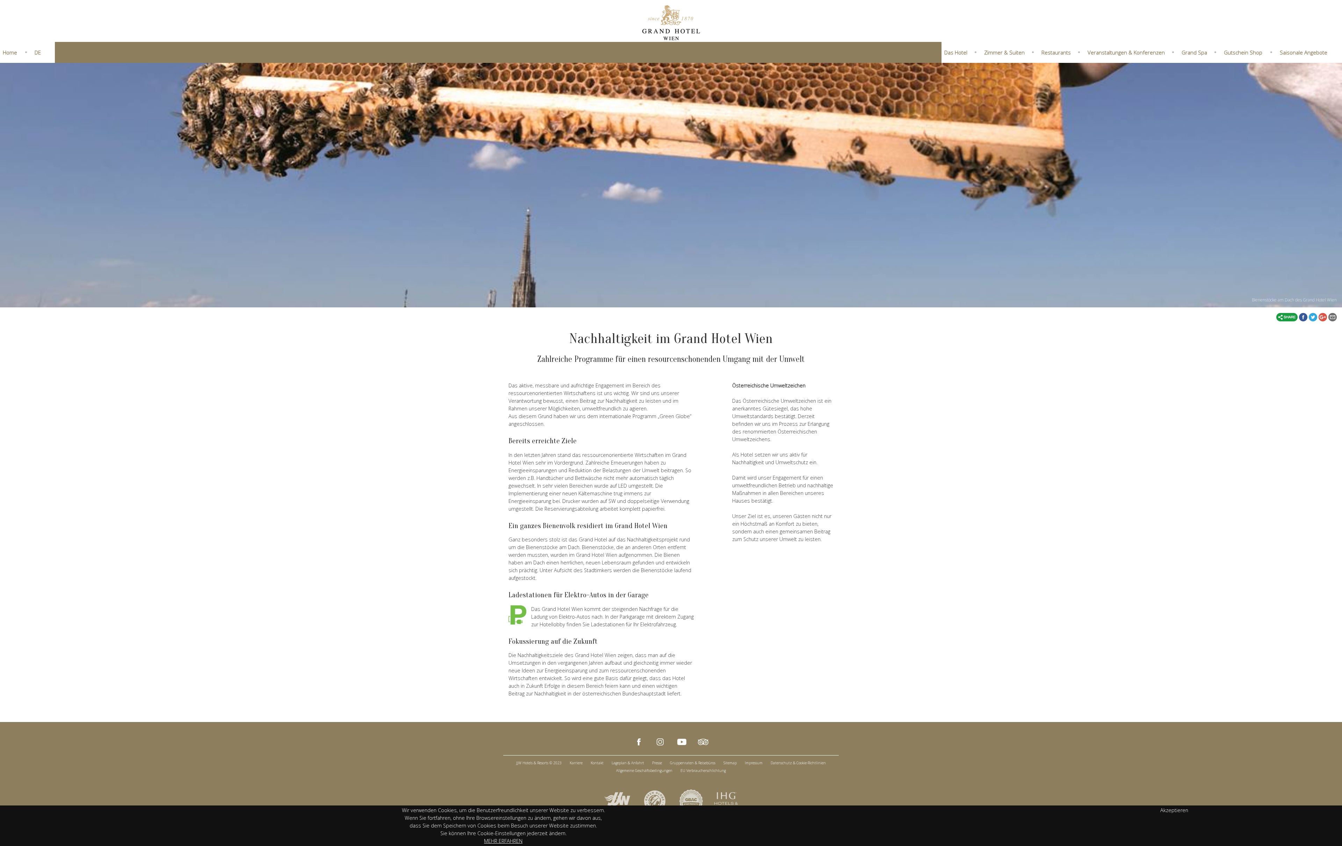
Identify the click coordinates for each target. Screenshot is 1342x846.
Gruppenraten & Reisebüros (692, 762)
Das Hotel (955, 52)
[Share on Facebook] (1304, 316)
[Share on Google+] (1323, 316)
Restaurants (1056, 52)
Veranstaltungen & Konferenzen (1126, 52)
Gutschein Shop (1243, 52)
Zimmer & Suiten (1004, 52)
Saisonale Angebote (1303, 52)
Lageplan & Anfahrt (628, 762)
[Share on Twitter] (1314, 316)
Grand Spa (1194, 52)
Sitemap (730, 762)
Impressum (754, 762)
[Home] (671, 22)
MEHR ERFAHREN (503, 841)
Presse (657, 762)
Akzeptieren (1174, 810)
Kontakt (597, 762)
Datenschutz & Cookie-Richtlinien (798, 762)
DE (38, 52)
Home (10, 52)
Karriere (576, 762)
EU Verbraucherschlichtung (703, 770)
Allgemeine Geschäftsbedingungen (644, 770)
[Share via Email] (1332, 316)
